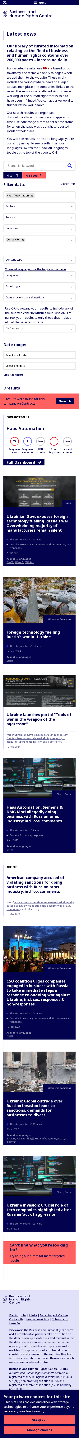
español (11, 1138)
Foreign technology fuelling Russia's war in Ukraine (33, 634)
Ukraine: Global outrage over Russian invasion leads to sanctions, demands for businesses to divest (35, 1107)
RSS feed (32, 175)
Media (33, 1315)
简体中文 (19, 562)
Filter (10, 175)
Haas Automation (25, 428)
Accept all (39, 1420)
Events (13, 1315)
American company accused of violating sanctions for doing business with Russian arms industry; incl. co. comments (35, 884)
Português (40, 1138)
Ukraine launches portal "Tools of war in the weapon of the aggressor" (39, 719)
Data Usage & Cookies (54, 1315)
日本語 (10, 562)
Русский (52, 1138)
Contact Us (16, 1319)
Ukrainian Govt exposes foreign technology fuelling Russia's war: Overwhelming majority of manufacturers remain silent (38, 523)
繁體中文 (29, 562)
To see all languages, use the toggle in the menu (35, 269)
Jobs (23, 1315)
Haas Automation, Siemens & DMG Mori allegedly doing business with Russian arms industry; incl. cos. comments (35, 814)
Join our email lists (37, 1319)
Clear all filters (13, 374)
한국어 (10, 660)
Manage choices (39, 1430)
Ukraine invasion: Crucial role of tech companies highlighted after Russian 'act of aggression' (39, 1210)
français (21, 1138)
